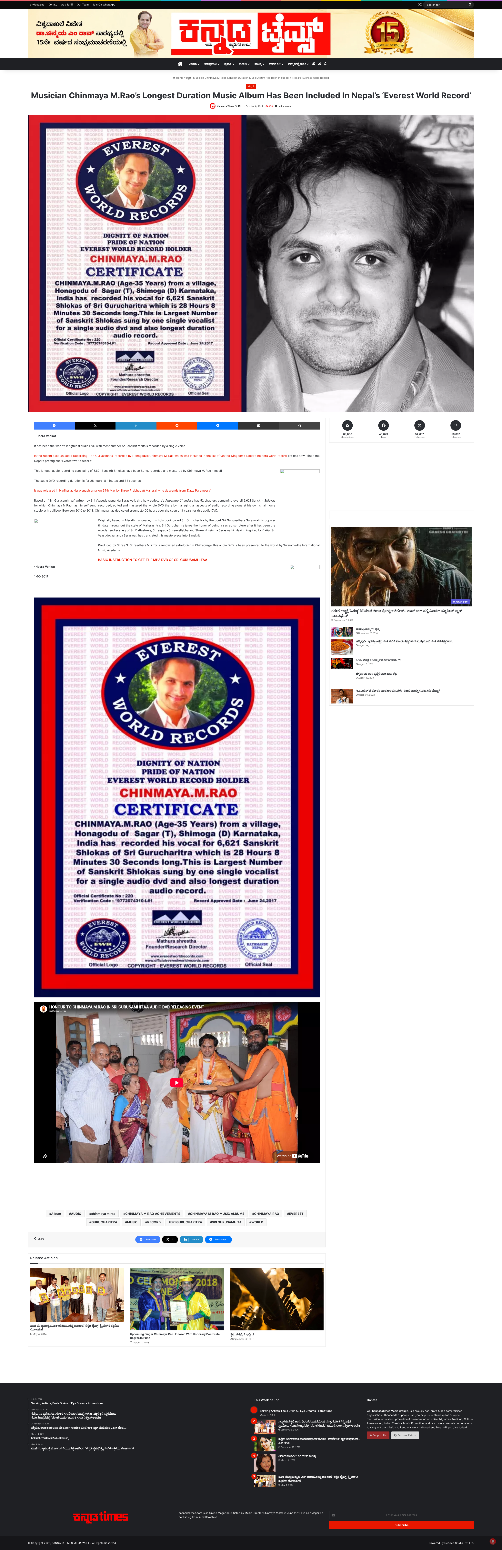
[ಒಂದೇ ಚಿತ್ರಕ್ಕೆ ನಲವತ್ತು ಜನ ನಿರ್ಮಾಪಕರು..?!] (342, 663)
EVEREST (296, 1214)
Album (56, 1214)
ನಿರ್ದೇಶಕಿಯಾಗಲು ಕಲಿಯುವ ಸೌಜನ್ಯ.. (297, 1456)
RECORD (154, 1222)
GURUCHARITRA (104, 1222)
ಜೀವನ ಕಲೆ (275, 64)
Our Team (83, 4)
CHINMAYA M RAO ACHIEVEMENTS (152, 1214)
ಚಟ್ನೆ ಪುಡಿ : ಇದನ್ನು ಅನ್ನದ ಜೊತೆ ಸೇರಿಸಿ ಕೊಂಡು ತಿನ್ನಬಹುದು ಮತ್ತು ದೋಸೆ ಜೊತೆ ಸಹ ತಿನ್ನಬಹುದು (404, 641)
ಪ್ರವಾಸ (227, 64)
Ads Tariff (67, 4)
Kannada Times (226, 106)
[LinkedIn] (135, 426)
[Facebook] (54, 426)
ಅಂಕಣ (243, 64)
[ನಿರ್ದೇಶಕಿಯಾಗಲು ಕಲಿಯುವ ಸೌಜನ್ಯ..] (265, 1463)
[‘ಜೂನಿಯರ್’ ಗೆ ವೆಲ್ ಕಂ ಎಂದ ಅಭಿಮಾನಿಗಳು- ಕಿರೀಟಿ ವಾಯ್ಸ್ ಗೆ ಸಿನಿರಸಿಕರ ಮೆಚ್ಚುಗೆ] (342, 696)
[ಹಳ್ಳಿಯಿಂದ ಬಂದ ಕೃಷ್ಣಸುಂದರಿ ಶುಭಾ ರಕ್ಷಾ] (342, 679)
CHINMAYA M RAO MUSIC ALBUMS (217, 1214)
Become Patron (406, 1435)
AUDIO (76, 1214)
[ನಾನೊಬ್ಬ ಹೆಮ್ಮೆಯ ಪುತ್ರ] (342, 631)
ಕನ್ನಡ (188, 77)
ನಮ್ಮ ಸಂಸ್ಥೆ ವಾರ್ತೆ (297, 64)
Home (179, 77)
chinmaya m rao (103, 1214)
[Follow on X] (236, 106)
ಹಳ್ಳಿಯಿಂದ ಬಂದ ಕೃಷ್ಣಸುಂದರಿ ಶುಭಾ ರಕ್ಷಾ (376, 673)
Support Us (379, 1435)
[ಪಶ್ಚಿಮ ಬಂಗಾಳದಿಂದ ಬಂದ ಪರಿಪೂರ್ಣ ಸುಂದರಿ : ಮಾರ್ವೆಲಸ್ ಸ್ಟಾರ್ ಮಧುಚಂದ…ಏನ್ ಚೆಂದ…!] (265, 1444)
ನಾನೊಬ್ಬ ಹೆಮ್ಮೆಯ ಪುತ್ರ (367, 629)
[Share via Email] (258, 426)
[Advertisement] (176, 1193)
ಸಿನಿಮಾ (193, 64)
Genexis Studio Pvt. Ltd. (459, 1543)
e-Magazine (37, 4)
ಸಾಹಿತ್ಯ (258, 64)
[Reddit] (176, 426)
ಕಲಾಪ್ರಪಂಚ (210, 64)
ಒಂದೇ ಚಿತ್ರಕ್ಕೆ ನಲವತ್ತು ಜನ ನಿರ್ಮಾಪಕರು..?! (378, 660)
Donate (52, 4)
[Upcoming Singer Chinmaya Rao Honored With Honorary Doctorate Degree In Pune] (177, 1299)
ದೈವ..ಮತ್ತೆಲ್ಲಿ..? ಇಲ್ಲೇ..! (242, 1334)
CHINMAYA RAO (266, 1214)
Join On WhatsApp (104, 4)
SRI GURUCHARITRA (186, 1222)
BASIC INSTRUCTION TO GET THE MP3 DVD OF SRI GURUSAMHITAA (152, 560)
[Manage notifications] (493, 1541)
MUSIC (132, 1222)
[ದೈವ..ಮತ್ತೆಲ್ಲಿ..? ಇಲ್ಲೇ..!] (277, 1299)
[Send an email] (239, 106)
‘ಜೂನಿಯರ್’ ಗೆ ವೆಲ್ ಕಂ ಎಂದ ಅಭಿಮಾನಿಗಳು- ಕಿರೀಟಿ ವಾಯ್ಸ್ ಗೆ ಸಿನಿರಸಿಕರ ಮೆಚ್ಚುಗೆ (398, 690)
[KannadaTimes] (251, 33)
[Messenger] (217, 426)
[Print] (299, 426)
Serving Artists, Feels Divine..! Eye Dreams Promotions (296, 1410)
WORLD (257, 1222)
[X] (95, 426)
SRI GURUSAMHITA (227, 1222)
